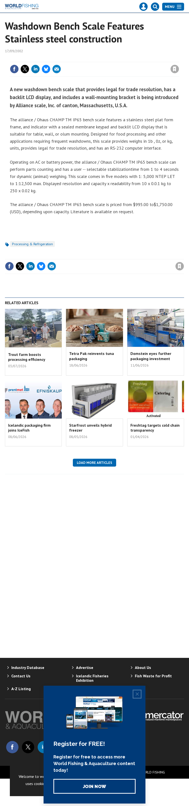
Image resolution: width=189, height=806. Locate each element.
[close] (178, 59)
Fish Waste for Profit (153, 675)
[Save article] (174, 69)
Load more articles (94, 462)
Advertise (84, 667)
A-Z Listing (21, 688)
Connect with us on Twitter (28, 747)
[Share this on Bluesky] (46, 69)
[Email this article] (56, 69)
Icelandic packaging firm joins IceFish (29, 428)
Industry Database (27, 667)
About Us (143, 667)
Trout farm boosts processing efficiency (26, 357)
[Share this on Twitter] (24, 69)
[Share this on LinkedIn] (35, 69)
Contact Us (21, 675)
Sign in (116, 59)
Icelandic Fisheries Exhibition (92, 678)
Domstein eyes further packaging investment (150, 356)
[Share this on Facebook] (14, 69)
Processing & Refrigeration (32, 244)
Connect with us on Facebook (12, 747)
